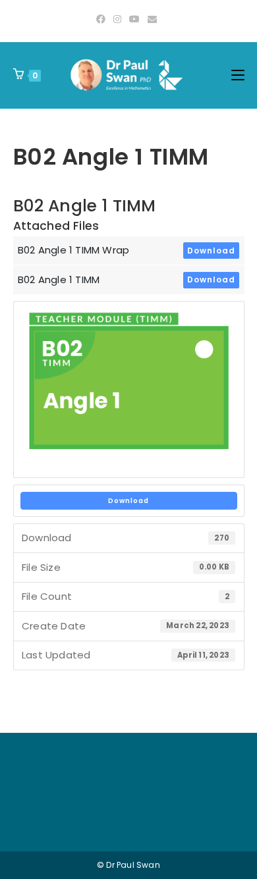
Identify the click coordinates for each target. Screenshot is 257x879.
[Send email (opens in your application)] (152, 19)
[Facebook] (102, 19)
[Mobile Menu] (237, 75)
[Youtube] (134, 19)
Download (211, 250)
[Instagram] (117, 19)
